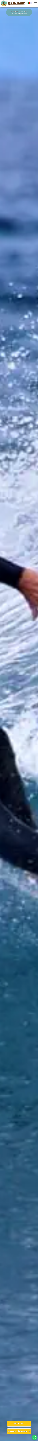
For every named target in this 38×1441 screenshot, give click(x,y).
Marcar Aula (19, 1423)
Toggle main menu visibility (35, 2)
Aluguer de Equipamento (19, 1431)
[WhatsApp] (34, 1437)
